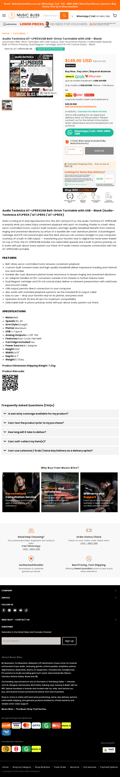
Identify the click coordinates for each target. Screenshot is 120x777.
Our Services (89, 767)
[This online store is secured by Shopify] (110, 751)
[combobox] (51, 15)
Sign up (69, 641)
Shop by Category (22, 767)
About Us (74, 767)
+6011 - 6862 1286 (31, 549)
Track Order (60, 767)
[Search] (64, 15)
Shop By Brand (42, 767)
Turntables (19, 33)
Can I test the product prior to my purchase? (36, 423)
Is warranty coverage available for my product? (38, 413)
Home (5, 33)
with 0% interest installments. (81, 106)
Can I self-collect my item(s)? (27, 441)
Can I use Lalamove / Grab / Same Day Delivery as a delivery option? (50, 450)
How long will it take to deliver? (27, 432)
